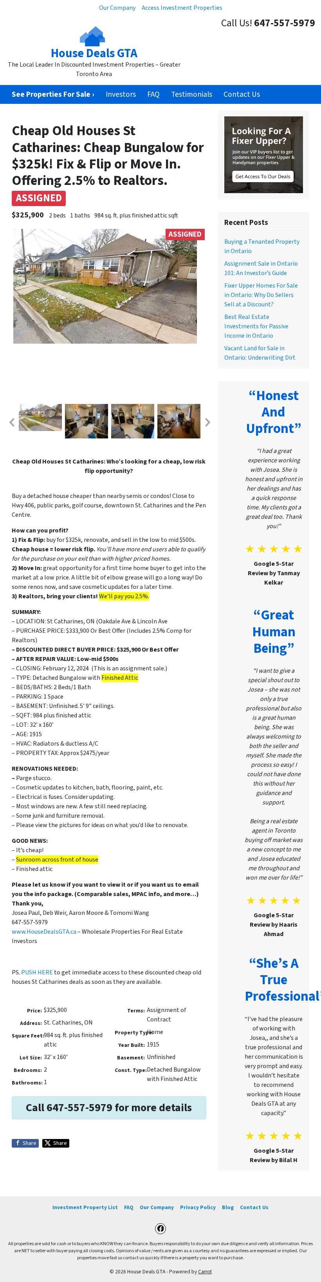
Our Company (117, 8)
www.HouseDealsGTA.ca (44, 931)
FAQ (153, 94)
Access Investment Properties (182, 8)
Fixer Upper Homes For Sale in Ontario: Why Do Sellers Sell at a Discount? (261, 295)
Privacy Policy (198, 1207)
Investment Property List (85, 1207)
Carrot (205, 1271)
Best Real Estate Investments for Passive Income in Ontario (256, 326)
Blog (228, 1207)
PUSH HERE (36, 972)
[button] (11, 422)
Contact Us (242, 94)
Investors (121, 94)
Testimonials (191, 94)
